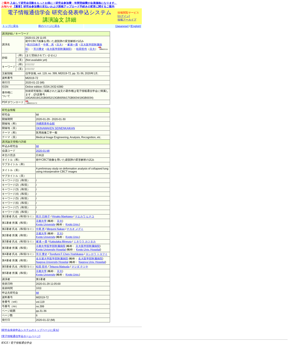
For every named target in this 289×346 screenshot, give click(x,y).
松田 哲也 (41, 266)
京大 (59, 44)
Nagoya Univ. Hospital (92, 262)
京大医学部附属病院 (88, 246)
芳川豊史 (38, 49)
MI (37, 146)
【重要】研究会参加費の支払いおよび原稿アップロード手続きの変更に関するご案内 (63, 6)
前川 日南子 (43, 216)
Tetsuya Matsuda (59, 266)
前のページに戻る (49, 26)
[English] (135, 26)
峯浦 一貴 (41, 241)
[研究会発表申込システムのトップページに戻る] (30, 330)
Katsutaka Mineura (60, 241)
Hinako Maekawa (62, 216)
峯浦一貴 (72, 44)
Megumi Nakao (56, 229)
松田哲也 (81, 49)
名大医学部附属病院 (59, 49)
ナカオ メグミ (75, 229)
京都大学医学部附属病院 (50, 246)
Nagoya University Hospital (52, 262)
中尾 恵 (48, 44)
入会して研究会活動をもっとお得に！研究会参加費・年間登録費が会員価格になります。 (63, 3)
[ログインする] (100, 49)
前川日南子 (33, 44)
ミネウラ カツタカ (85, 241)
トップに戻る (10, 26)
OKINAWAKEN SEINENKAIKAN (55, 128)
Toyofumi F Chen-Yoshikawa (66, 254)
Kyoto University (45, 224)
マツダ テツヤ (79, 266)
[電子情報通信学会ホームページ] (20, 336)
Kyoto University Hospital (51, 249)
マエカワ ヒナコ (84, 216)
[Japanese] (121, 26)
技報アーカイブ (127, 19)
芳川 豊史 (41, 254)
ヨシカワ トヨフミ (96, 254)
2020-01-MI (43, 150)
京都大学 (41, 221)
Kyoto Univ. (72, 224)
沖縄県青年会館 (45, 123)
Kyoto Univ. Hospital (88, 249)
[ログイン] (124, 16)
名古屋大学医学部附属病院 (52, 258)
